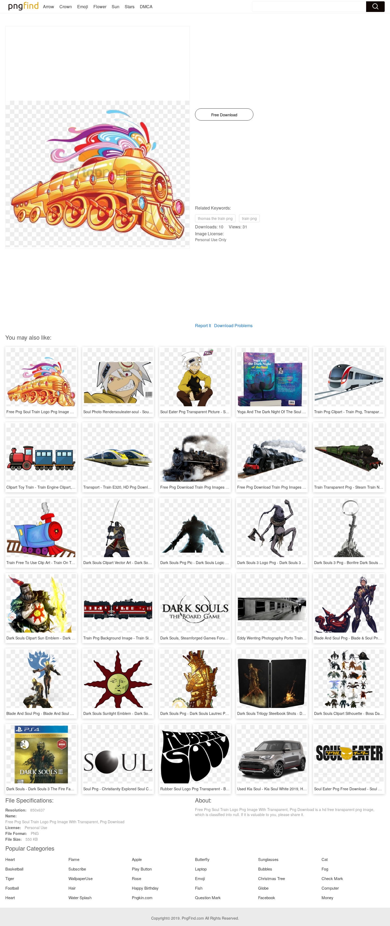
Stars (130, 6)
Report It (203, 325)
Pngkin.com (142, 897)
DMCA (146, 6)
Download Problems (233, 325)
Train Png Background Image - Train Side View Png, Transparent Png (141, 638)
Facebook (266, 897)
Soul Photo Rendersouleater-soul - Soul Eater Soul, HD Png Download (142, 411)
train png (249, 218)
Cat (325, 859)
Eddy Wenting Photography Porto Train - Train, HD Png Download (292, 638)
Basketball (14, 869)
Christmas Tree (271, 878)
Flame (73, 859)
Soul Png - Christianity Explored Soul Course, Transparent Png (135, 788)
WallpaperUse (80, 878)
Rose (136, 878)
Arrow (48, 6)
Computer (330, 888)
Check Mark (332, 878)
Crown (65, 6)
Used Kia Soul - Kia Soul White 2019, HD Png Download (284, 788)
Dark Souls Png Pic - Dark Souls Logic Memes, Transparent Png (214, 562)
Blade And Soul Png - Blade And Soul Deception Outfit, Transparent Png (66, 713)
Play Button (142, 869)
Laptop (201, 869)
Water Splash (80, 897)
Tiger (9, 878)
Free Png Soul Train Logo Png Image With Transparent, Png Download (65, 411)
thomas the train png (215, 218)
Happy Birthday (145, 888)
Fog (325, 869)
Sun (115, 6)
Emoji (82, 6)
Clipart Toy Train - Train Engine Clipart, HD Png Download (54, 487)
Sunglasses (268, 859)
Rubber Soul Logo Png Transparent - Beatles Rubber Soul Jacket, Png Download (228, 788)
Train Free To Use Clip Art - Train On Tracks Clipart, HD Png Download (65, 562)
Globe (263, 888)
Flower (99, 6)
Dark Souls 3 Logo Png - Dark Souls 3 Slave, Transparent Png (289, 562)
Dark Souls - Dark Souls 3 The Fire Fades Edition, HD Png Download (64, 788)
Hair (72, 888)
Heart (10, 859)
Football (12, 888)
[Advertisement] (97, 63)
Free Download (224, 114)
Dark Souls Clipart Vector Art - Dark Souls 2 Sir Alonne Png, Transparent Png (147, 562)
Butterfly (202, 859)
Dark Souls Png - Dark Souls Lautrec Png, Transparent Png (210, 713)
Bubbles (265, 869)
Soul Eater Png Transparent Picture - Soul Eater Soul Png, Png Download (221, 411)
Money (327, 897)
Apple (137, 859)
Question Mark (208, 897)
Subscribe (77, 869)
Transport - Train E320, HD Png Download (118, 487)
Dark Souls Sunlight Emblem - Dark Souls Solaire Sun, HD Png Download (144, 713)
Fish (198, 888)
